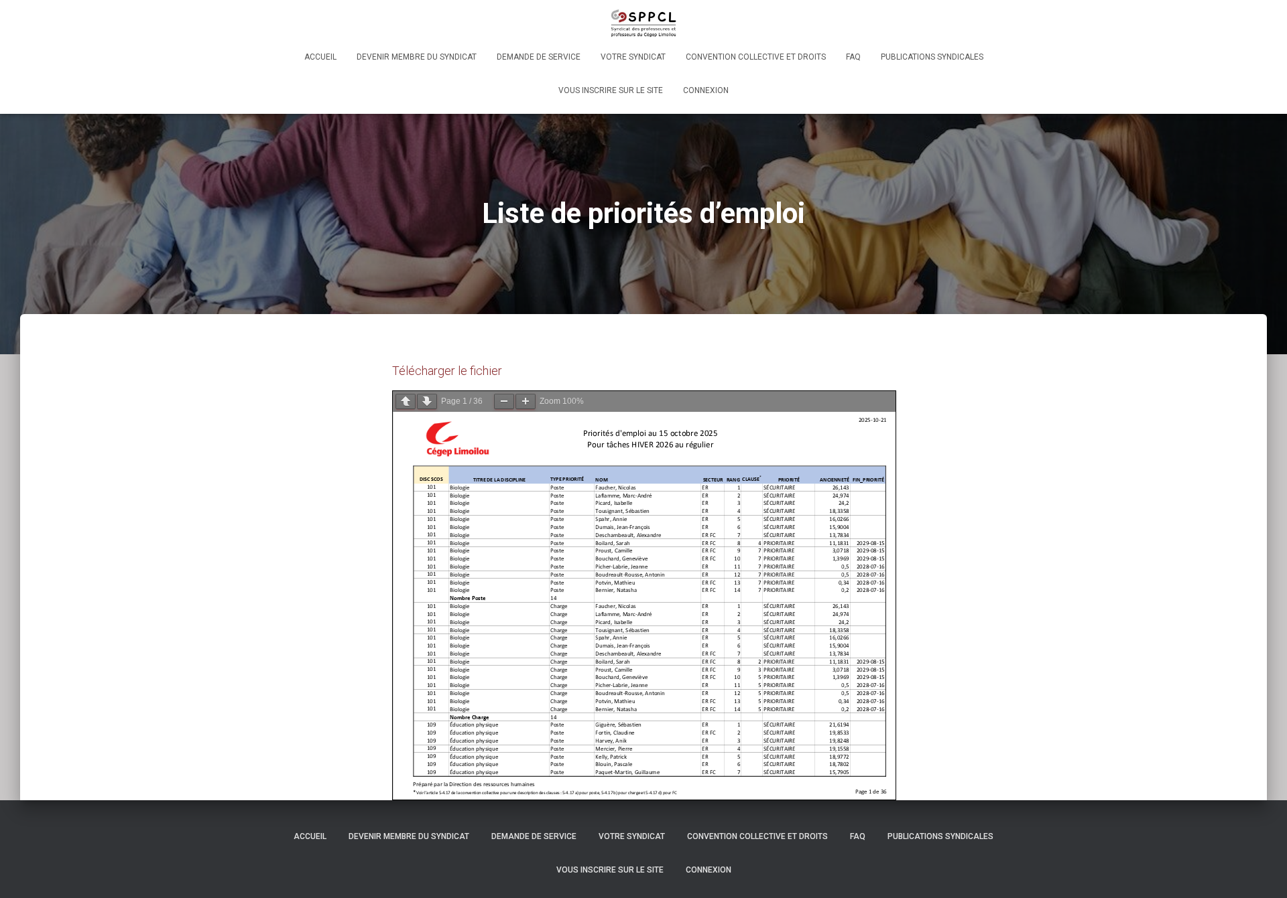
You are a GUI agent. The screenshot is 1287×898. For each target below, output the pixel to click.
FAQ (853, 57)
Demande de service (538, 57)
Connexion (706, 90)
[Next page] (427, 401)
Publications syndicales (932, 57)
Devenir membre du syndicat (417, 57)
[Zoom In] (525, 401)
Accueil (320, 57)
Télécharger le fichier (447, 371)
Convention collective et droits (756, 57)
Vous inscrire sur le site (610, 90)
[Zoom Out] (504, 401)
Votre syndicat (633, 57)
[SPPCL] (644, 23)
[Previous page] (405, 401)
